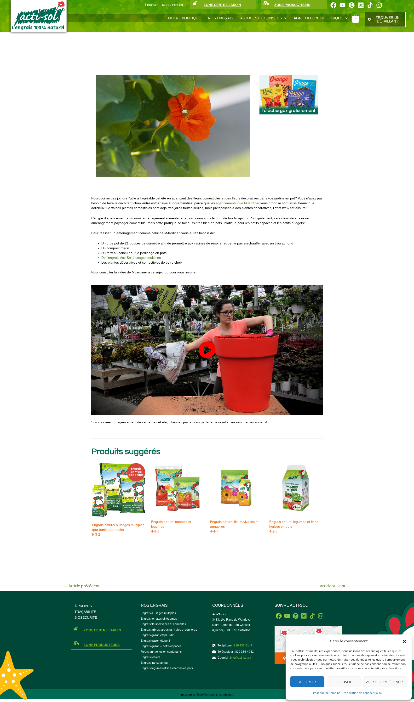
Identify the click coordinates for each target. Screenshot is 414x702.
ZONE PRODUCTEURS (292, 5)
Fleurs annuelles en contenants (161, 651)
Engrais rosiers (150, 657)
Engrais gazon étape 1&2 (157, 635)
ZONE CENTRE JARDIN (222, 5)
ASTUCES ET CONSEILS (261, 18)
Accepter (307, 681)
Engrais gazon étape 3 (155, 640)
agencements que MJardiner (237, 203)
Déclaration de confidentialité (362, 693)
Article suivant (335, 586)
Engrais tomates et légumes (159, 618)
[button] (404, 641)
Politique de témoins (326, 693)
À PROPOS (151, 5)
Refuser (343, 681)
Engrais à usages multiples (158, 613)
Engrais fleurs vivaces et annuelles (163, 624)
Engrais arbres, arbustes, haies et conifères (169, 629)
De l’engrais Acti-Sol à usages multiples (131, 258)
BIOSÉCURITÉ (86, 617)
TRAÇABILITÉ (85, 612)
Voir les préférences (385, 681)
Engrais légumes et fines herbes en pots (167, 668)
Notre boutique (184, 18)
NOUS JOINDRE (173, 5)
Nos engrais (220, 18)
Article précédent (82, 586)
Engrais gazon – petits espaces (161, 646)
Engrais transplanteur (155, 662)
